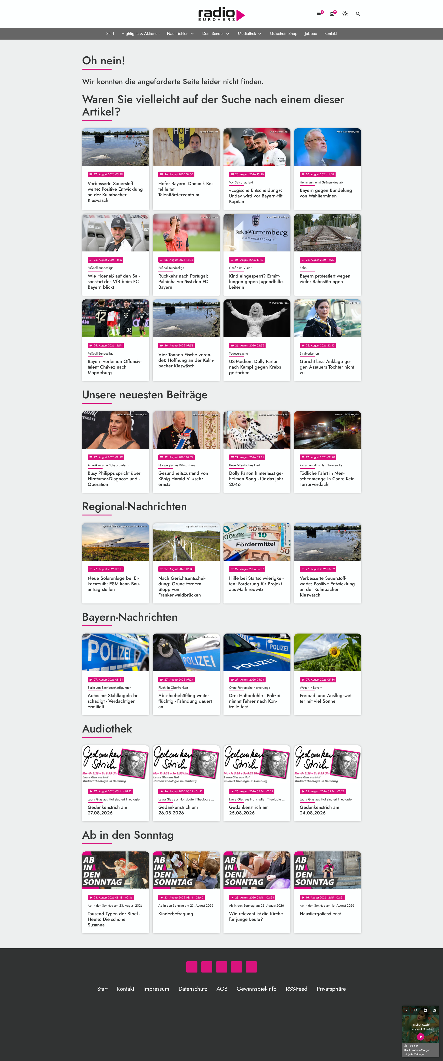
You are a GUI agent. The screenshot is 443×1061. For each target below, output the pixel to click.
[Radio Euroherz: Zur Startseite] (221, 14)
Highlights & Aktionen (140, 34)
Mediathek (247, 34)
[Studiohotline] (124, 14)
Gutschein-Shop (283, 34)
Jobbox (311, 34)
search (358, 14)
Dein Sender (213, 34)
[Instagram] (105, 14)
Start (110, 34)
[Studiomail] (114, 14)
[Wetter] (345, 14)
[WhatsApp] (86, 14)
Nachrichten (177, 34)
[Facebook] (96, 14)
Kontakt (330, 34)
